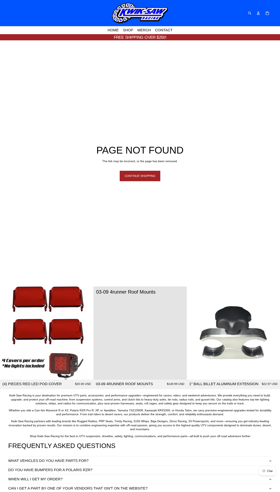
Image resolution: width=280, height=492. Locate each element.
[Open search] (249, 13)
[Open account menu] (258, 13)
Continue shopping (140, 176)
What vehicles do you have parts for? (48, 461)
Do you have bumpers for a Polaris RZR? (50, 470)
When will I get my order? (35, 479)
